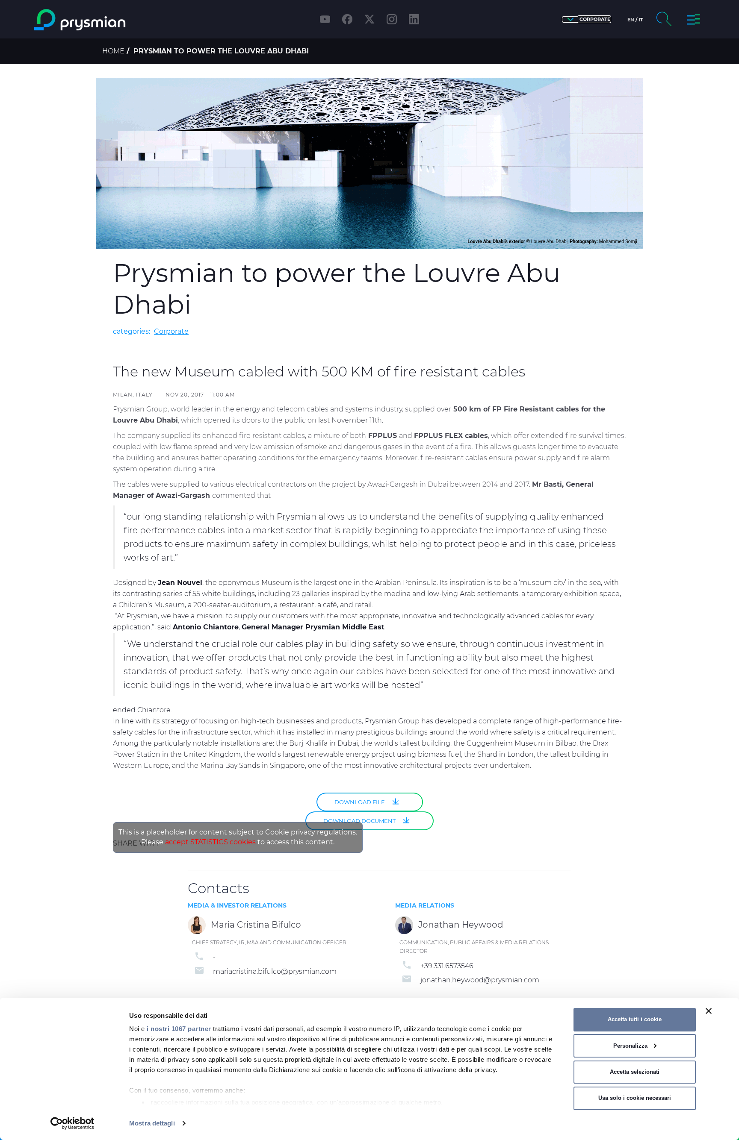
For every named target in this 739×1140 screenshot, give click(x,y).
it (640, 20)
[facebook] (347, 19)
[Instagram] (391, 19)
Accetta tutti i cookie (635, 1019)
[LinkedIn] (414, 19)
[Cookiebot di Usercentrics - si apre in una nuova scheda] (72, 1123)
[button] (586, 19)
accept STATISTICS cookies (210, 842)
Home (113, 51)
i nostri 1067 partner (179, 1028)
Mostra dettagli (152, 1123)
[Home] (114, 20)
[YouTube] (325, 19)
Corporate (171, 331)
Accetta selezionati (634, 1072)
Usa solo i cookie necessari (634, 1098)
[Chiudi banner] (709, 1011)
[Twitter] (369, 19)
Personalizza (630, 1046)
